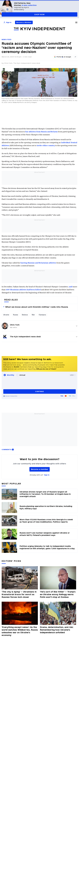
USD (72, 375)
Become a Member (23, 22)
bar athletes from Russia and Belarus (41, 132)
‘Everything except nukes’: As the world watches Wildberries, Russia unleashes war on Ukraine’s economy (20, 631)
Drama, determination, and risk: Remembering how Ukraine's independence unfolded (56, 630)
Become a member (39, 469)
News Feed (6, 39)
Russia (15, 315)
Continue (39, 391)
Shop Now (39, 14)
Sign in (46, 475)
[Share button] (75, 57)
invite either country (46, 145)
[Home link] (39, 28)
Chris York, (8, 63)
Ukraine (6, 315)
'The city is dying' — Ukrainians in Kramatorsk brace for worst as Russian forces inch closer (19, 594)
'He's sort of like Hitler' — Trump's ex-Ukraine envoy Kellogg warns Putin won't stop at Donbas (58, 594)
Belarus (25, 315)
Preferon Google (64, 57)
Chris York (14, 325)
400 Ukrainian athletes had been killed (23, 290)
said (70, 287)
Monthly (10, 375)
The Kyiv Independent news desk (26, 63)
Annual (22, 375)
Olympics (42, 315)
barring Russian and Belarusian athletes (38, 263)
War (33, 315)
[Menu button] (76, 22)
